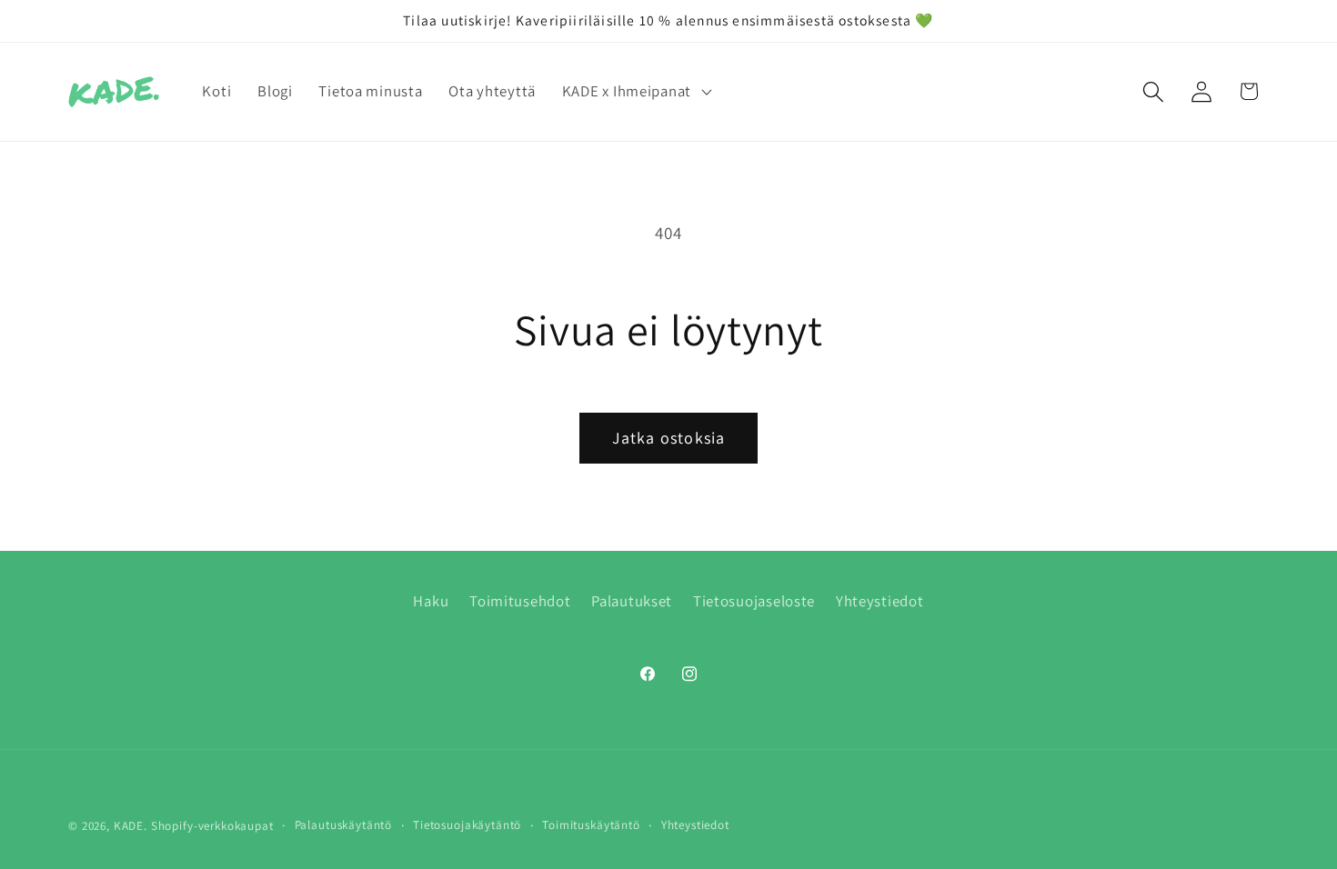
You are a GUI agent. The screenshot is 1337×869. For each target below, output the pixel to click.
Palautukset (631, 601)
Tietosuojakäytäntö (467, 825)
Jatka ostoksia (669, 437)
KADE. (130, 826)
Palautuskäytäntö (343, 825)
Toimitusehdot (519, 601)
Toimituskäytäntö (590, 825)
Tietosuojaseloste (754, 601)
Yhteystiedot (880, 601)
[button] (634, 92)
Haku (430, 601)
